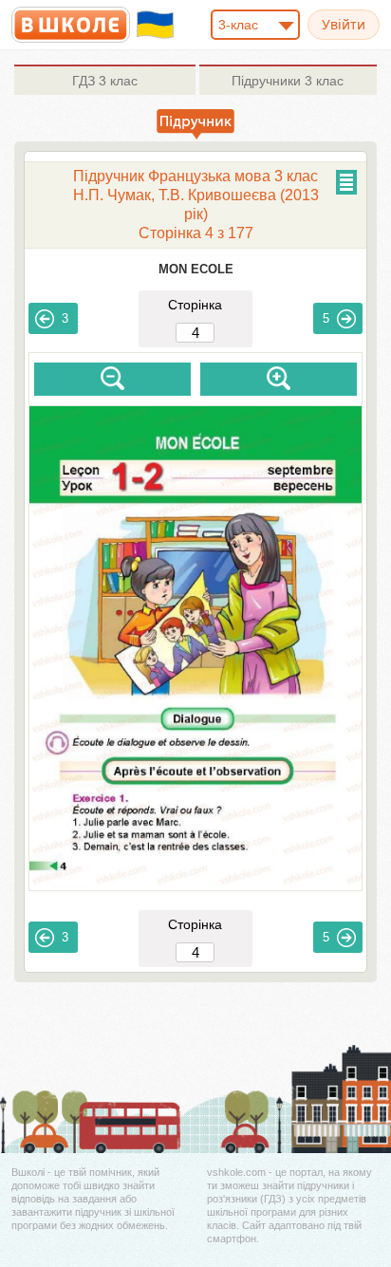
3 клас (105, 80)
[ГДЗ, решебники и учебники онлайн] (70, 25)
